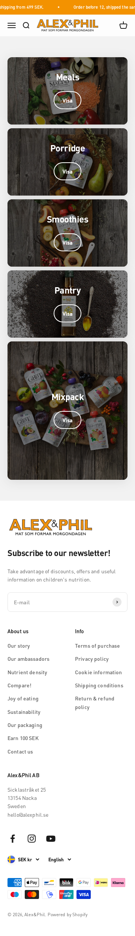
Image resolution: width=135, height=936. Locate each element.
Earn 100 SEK (23, 737)
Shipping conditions (99, 685)
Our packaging (25, 724)
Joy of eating (23, 698)
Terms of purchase (97, 645)
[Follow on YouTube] (51, 839)
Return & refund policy (94, 702)
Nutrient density (27, 672)
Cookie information (98, 672)
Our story (19, 645)
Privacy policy (92, 658)
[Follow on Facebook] (13, 839)
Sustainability (24, 711)
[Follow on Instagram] (32, 839)
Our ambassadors (29, 658)
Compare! (20, 685)
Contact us (20, 751)
